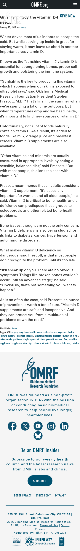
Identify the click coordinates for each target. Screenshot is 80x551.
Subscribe (40, 481)
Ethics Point (43, 495)
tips (30, 343)
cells (46, 332)
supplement (5, 343)
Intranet (60, 495)
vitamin (37, 343)
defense (53, 332)
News (14, 328)
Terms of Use (49, 525)
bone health (30, 332)
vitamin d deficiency (61, 343)
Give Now (68, 16)
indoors (29, 336)
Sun (65, 339)
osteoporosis (6, 339)
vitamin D (46, 343)
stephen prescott (31, 339)
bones (39, 332)
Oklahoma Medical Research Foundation (53, 336)
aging (14, 332)
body (21, 332)
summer (59, 339)
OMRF (75, 336)
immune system (7, 336)
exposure (62, 332)
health (71, 332)
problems (17, 339)
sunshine (73, 339)
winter (76, 343)
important (20, 336)
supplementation (19, 343)
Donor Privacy (22, 495)
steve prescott (47, 339)
